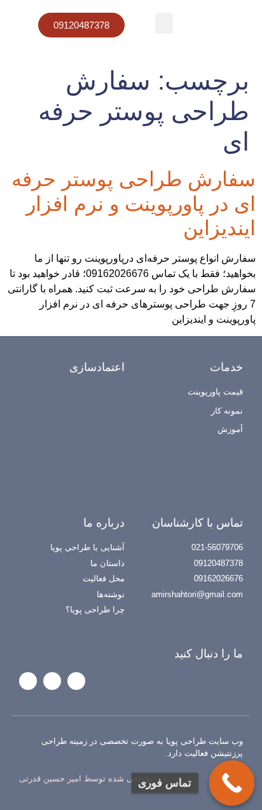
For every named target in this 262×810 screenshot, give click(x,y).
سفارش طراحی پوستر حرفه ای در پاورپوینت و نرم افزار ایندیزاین (133, 204)
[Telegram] (52, 681)
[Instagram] (76, 681)
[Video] (28, 681)
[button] (164, 23)
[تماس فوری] (232, 783)
